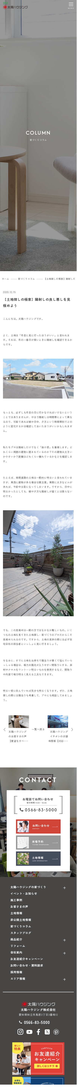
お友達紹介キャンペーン (26, 959)
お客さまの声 (19, 906)
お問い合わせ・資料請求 (26, 965)
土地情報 (16, 913)
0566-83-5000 (37, 1022)
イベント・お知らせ (23, 893)
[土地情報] (38, 858)
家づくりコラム (20, 926)
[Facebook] (38, 1032)
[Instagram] (20, 1032)
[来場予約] (38, 842)
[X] (47, 1032)
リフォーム (17, 946)
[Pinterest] (56, 1032)
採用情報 (16, 972)
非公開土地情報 (20, 920)
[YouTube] (29, 1032)
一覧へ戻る (38, 729)
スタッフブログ (20, 933)
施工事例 (16, 900)
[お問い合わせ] (38, 826)
